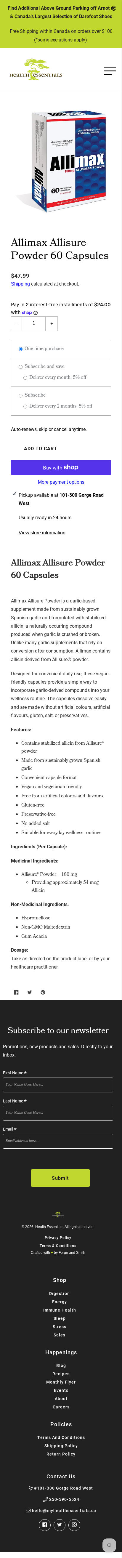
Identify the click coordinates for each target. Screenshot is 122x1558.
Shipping (20, 283)
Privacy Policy (58, 1237)
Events (61, 1390)
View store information (42, 532)
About (61, 1398)
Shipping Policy (61, 1445)
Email (10, 1129)
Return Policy (61, 1454)
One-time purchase (43, 349)
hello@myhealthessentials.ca (64, 1510)
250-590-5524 (64, 1499)
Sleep (60, 1318)
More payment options (61, 482)
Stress (59, 1326)
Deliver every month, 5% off (57, 378)
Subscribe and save (44, 367)
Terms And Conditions (61, 1437)
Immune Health (59, 1310)
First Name (15, 1073)
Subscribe (34, 396)
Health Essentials (49, 1227)
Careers (61, 1407)
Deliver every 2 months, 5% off (60, 407)
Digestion (59, 1293)
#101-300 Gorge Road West (63, 1488)
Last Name (15, 1101)
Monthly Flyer (61, 1382)
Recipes (61, 1373)
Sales (59, 1335)
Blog (61, 1365)
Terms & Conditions (58, 1245)
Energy (59, 1301)
